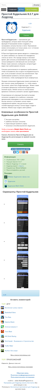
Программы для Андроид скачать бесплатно (19, 383)
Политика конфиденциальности (23, 375)
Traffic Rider (9, 346)
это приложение (22, 131)
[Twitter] (17, 152)
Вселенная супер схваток (13, 308)
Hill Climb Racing (10, 336)
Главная (13, 9)
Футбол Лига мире (11, 351)
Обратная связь (23, 373)
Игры (21, 9)
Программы (32, 9)
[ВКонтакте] (14, 152)
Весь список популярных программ (20, 367)
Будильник (26, 30)
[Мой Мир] (23, 152)
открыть (21, 166)
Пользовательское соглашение (22, 377)
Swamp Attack (9, 322)
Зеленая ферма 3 (11, 327)
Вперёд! (36, 5)
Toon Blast (8, 331)
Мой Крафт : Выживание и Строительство (19, 341)
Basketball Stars (10, 312)
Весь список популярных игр (20, 355)
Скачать (26, 35)
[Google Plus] (26, 152)
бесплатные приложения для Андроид (24, 387)
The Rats (8, 317)
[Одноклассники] (20, 152)
